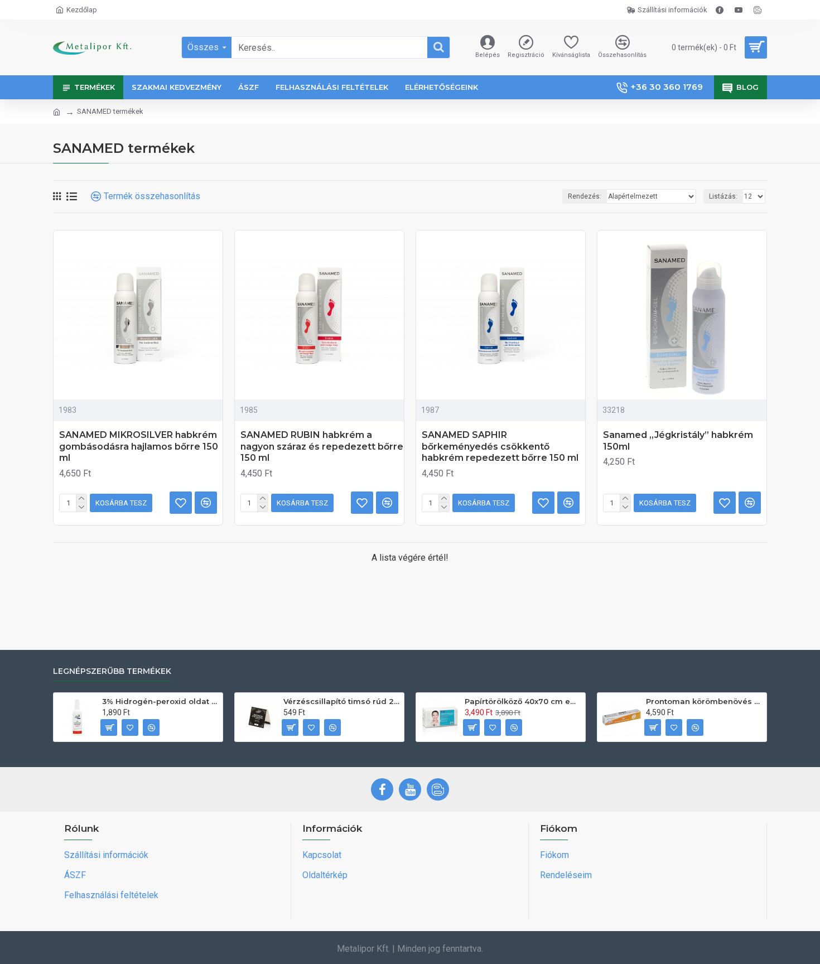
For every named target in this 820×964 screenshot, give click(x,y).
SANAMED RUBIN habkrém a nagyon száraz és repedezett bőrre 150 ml (321, 447)
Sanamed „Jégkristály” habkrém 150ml (678, 441)
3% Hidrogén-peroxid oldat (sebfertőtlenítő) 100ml (160, 701)
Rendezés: (584, 196)
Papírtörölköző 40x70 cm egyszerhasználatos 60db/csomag (523, 701)
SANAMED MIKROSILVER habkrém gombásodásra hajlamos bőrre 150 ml (138, 447)
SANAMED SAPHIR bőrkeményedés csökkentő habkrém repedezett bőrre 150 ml (500, 447)
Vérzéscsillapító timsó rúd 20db (341, 701)
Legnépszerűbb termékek (112, 671)
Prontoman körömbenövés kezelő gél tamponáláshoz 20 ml (704, 701)
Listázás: (723, 196)
